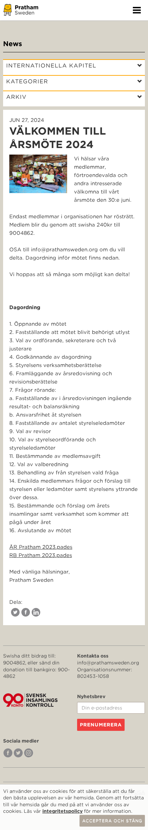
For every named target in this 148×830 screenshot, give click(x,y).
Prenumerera (101, 724)
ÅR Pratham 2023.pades (40, 547)
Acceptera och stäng (112, 820)
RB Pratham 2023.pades (40, 555)
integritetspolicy (62, 811)
